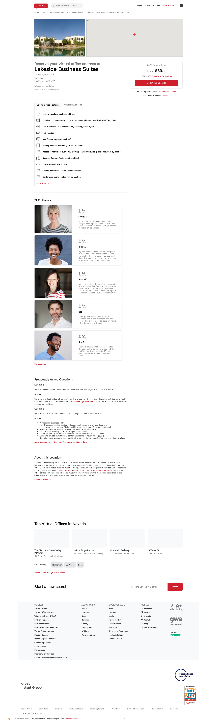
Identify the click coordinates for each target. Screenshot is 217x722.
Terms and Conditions (118, 631)
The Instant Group (76, 709)
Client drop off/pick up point (55, 164)
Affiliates (86, 631)
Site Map (113, 627)
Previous (39, 38)
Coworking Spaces (42, 642)
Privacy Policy (115, 620)
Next (80, 38)
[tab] (48, 105)
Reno (80, 565)
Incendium (174, 709)
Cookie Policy (115, 624)
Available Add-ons (73, 104)
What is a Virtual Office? (45, 616)
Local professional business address (58, 114)
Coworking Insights (97, 709)
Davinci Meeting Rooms (136, 709)
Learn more (41, 184)
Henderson (57, 565)
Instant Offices (26, 709)
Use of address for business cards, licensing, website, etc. (69, 126)
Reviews (85, 620)
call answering (64, 470)
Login (139, 6)
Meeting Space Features (45, 639)
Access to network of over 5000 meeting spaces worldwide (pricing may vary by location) (82, 152)
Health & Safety (116, 635)
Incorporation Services (44, 654)
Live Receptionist (41, 624)
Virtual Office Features (48, 104)
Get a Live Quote (152, 6)
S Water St (153, 550)
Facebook (148, 608)
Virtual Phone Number (44, 631)
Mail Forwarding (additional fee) (57, 139)
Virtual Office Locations (59, 12)
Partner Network (89, 635)
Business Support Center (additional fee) (60, 158)
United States (77, 12)
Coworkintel (116, 709)
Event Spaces (40, 646)
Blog (146, 624)
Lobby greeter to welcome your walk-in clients (63, 145)
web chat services (101, 470)
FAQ (111, 608)
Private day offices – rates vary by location (62, 170)
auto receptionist (81, 470)
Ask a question (40, 442)
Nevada (90, 12)
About (84, 608)
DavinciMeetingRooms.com (81, 401)
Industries (86, 612)
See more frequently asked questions (70, 442)
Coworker (58, 709)
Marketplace (39, 650)
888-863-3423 (169, 6)
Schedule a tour (41, 480)
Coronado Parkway (119, 550)
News (84, 616)
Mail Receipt (48, 133)
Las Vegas (101, 12)
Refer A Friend (115, 639)
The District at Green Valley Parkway (47, 551)
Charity (85, 624)
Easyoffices (43, 709)
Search (175, 586)
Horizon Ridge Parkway (84, 550)
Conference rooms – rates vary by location (62, 177)
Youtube (147, 620)
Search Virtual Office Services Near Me (51, 658)
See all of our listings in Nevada (48, 572)
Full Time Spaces (41, 620)
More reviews (40, 364)
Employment (87, 627)
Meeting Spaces (41, 635)
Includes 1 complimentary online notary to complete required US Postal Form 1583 (79, 120)
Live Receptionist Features (46, 627)
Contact (112, 612)
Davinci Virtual (39, 12)
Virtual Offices (40, 608)
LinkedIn (147, 616)
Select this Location (156, 82)
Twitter (147, 612)
